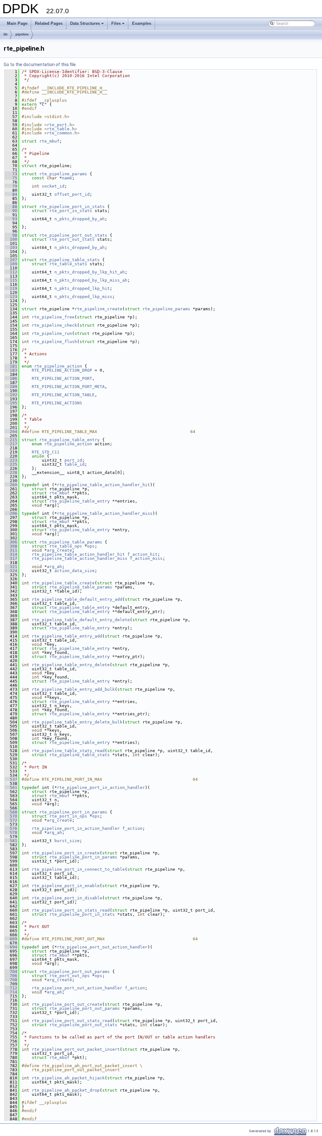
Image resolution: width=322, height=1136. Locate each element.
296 (11, 513)
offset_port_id (72, 194)
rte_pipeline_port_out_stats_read (72, 1020)
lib (5, 34)
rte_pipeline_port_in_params (73, 812)
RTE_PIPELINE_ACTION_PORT (62, 378)
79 (11, 186)
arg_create (59, 550)
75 (11, 178)
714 (11, 992)
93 (11, 219)
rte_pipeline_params (63, 174)
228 (11, 472)
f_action (132, 828)
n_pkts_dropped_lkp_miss (83, 296)
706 (11, 975)
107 (11, 259)
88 (11, 206)
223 (11, 460)
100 (11, 239)
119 (11, 288)
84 (11, 194)
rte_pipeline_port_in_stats (72, 206)
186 (11, 378)
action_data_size (74, 570)
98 (11, 235)
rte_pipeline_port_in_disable (67, 898)
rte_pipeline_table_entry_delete (71, 664)
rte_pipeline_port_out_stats (73, 235)
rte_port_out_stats (72, 239)
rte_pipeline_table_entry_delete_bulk (77, 722)
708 (11, 979)
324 (11, 570)
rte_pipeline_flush (54, 341)
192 (11, 394)
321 (11, 566)
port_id (73, 460)
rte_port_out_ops (69, 975)
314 (11, 554)
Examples (141, 23)
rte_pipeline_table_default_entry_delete (81, 619)
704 (11, 971)
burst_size (67, 840)
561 (11, 787)
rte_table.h (61, 129)
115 (11, 280)
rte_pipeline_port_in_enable (66, 885)
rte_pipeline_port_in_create (66, 853)
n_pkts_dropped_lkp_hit (82, 288)
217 (11, 443)
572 (11, 820)
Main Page (17, 23)
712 (11, 988)
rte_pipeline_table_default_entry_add (77, 599)
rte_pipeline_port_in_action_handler (101, 787)
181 (11, 366)
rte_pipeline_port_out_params (74, 971)
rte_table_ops (65, 546)
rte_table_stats (68, 264)
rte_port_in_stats (70, 210)
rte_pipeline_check (54, 325)
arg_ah (54, 566)
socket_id (53, 186)
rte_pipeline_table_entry (69, 439)
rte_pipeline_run (52, 333)
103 (11, 247)
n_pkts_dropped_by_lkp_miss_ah (90, 280)
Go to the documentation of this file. (40, 64)
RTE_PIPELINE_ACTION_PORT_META (68, 386)
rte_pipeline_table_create (63, 583)
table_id (74, 464)
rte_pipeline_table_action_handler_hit (103, 484)
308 (11, 546)
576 (11, 828)
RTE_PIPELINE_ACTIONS (57, 403)
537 (11, 779)
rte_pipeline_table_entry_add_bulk (73, 689)
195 (11, 403)
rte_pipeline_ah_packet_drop (66, 1090)
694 (11, 947)
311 (11, 550)
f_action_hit (142, 554)
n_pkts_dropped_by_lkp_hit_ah (89, 272)
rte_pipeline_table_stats (69, 259)
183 (11, 370)
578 (11, 832)
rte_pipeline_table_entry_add (67, 636)
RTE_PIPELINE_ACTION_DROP (62, 370)
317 (11, 558)
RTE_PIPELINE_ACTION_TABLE (63, 394)
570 (11, 816)
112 (11, 272)
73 (11, 174)
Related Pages (49, 23)
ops (91, 546)
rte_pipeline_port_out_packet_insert (76, 1049)
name (67, 178)
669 (11, 938)
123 (11, 296)
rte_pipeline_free (53, 317)
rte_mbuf (49, 141)
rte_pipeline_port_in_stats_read (71, 910)
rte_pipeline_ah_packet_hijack (68, 1078)
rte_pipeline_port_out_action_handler (102, 947)
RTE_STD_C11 (45, 452)
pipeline (22, 34)
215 (11, 439)
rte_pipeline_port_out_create (67, 1004)
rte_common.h (62, 133)
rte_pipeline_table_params (70, 542)
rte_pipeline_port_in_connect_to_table (78, 869)
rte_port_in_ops (68, 816)
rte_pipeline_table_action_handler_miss (105, 513)
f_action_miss (146, 558)
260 (11, 484)
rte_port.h (59, 124)
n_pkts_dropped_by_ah (79, 219)
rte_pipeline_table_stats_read (68, 750)
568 (11, 812)
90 (11, 210)
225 (11, 464)
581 (11, 840)
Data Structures (87, 25)
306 (11, 542)
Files (118, 25)
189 (11, 386)
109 (11, 264)
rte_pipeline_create (98, 308)
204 (11, 431)
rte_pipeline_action (58, 366)
